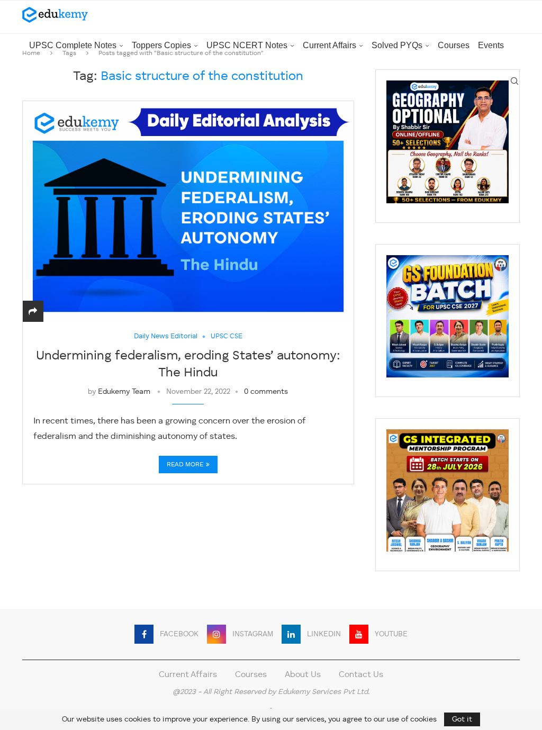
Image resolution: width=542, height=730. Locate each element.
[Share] (33, 312)
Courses (453, 45)
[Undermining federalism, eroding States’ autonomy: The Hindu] (188, 211)
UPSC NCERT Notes (246, 45)
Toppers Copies (161, 45)
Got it (462, 719)
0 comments (266, 391)
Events (491, 45)
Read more (185, 465)
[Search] (514, 81)
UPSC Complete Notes (72, 45)
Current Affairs (329, 45)
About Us (303, 675)
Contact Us (361, 675)
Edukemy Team (124, 391)
